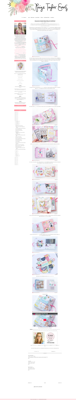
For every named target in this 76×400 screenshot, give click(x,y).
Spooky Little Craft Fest (23, 93)
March (17, 154)
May (16, 152)
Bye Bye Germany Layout (18, 146)
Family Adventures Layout (18, 139)
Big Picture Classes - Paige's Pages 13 (19, 145)
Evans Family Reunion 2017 (18, 140)
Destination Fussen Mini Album (19, 125)
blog (29, 17)
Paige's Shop (32, 17)
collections (37, 17)
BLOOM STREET (19, 51)
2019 (16, 118)
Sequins (45, 216)
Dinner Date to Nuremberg (18, 137)
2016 (16, 157)
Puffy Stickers (44, 330)
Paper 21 (35, 106)
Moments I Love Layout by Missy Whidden (20, 142)
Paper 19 (47, 329)
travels (42, 17)
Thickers (48, 330)
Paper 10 (42, 329)
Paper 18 (45, 329)
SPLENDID (24, 49)
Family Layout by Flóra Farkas (18, 130)
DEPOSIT (20, 87)
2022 (16, 115)
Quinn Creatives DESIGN (42, 399)
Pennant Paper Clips (54, 330)
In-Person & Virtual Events (20, 80)
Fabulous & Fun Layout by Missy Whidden (20, 149)
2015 (16, 158)
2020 (16, 117)
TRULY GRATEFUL (23, 51)
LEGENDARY (19, 46)
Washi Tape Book (36, 330)
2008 (16, 164)
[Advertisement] (20, 178)
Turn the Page (48, 27)
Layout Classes (20, 77)
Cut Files (20, 82)
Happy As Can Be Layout (18, 136)
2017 (16, 120)
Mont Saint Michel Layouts (18, 129)
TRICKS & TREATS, (22, 48)
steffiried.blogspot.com (35, 345)
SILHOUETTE (16, 55)
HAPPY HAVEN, (18, 48)
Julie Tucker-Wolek (30, 355)
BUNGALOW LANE (16, 50)
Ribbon (55, 329)
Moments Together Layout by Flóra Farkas (20, 138)
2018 (16, 119)
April (16, 153)
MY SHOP (17, 73)
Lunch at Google (17, 141)
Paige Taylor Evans (33, 399)
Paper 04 (38, 329)
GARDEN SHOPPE (21, 49)
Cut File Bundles (20, 83)
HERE (24, 89)
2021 (16, 116)
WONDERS (20, 50)
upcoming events (46, 17)
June (16, 151)
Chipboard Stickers (40, 330)
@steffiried (42, 345)
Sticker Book (50, 330)
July (16, 150)
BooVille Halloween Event (21, 91)
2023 (16, 114)
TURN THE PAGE (34, 329)
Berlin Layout (17, 131)
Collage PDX (16, 143)
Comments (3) (53, 351)
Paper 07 (38, 234)
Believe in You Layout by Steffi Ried (19, 144)
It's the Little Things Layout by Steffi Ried (20, 128)
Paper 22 (38, 88)
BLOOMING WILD (16, 49)
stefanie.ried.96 (54, 345)
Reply (29, 358)
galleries (52, 17)
